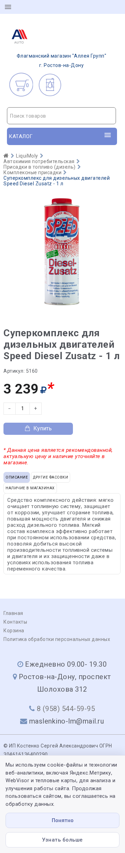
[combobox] (61, 115)
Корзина (13, 630)
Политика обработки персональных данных (56, 639)
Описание (17, 477)
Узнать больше (62, 840)
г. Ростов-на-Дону (62, 60)
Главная (13, 613)
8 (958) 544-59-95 (66, 708)
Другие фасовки (50, 477)
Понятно (63, 820)
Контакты (15, 622)
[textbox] (61, 116)
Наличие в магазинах (30, 488)
